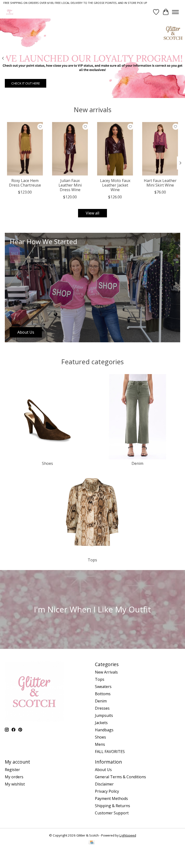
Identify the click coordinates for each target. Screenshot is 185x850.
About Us (103, 769)
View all (92, 213)
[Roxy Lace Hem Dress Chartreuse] (25, 148)
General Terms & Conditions (120, 776)
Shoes (47, 463)
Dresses (102, 708)
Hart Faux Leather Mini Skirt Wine (160, 183)
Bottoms (103, 693)
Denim (137, 463)
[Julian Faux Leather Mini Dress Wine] (70, 148)
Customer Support (112, 813)
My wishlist (15, 784)
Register (12, 769)
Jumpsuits (104, 715)
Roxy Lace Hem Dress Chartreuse (25, 183)
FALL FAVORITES (110, 751)
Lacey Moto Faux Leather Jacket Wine (115, 185)
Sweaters (103, 686)
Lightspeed (127, 835)
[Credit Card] (92, 842)
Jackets (101, 722)
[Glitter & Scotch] (9, 12)
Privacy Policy (107, 791)
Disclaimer (104, 784)
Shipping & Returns (112, 805)
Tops (92, 560)
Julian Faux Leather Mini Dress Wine (70, 185)
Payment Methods (111, 798)
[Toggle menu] (175, 12)
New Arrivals (106, 672)
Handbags (104, 730)
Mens (100, 744)
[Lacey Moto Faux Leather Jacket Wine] (115, 148)
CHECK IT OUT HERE (25, 83)
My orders (14, 776)
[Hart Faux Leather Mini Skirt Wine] (160, 148)
